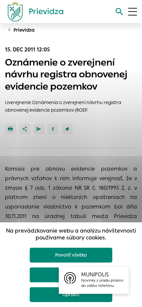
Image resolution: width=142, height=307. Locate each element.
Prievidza (24, 30)
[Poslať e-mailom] (38, 129)
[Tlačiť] (10, 129)
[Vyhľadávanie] (119, 11)
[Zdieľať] (24, 129)
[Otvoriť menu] (132, 11)
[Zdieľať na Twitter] (67, 129)
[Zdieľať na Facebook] (53, 129)
